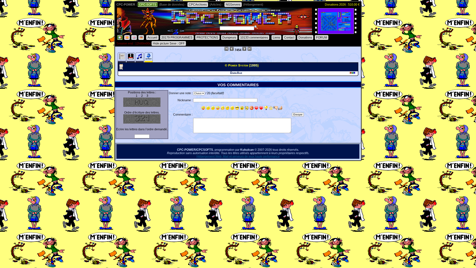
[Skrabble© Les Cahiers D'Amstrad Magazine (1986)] (336, 32)
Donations (305, 37)
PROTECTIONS (207, 37)
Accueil (152, 37)
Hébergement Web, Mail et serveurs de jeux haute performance (238, 156)
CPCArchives (198, 4)
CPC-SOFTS (147, 4)
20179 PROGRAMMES (176, 37)
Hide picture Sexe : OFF (169, 43)
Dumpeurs (229, 37)
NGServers (233, 4)
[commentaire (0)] (148, 57)
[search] (256, 27)
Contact (289, 37)
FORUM (321, 37)
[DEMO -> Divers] (122, 68)
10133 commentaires (254, 37)
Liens (276, 37)
